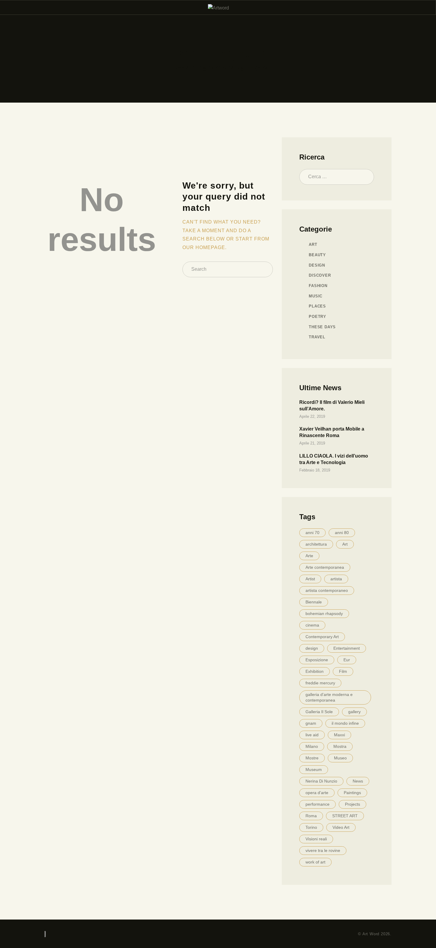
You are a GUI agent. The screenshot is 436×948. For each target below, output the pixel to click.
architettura (316, 544)
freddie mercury (320, 683)
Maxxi (339, 734)
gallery (354, 711)
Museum (313, 769)
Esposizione (316, 659)
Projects (352, 804)
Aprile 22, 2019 (312, 416)
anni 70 (312, 532)
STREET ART (345, 815)
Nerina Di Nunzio (321, 781)
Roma (311, 815)
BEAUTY (317, 255)
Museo (340, 758)
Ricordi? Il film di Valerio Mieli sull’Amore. (332, 405)
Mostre (312, 758)
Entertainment (346, 648)
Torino (311, 827)
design (311, 648)
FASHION (318, 285)
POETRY (317, 316)
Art (345, 544)
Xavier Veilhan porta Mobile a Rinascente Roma (331, 432)
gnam (310, 723)
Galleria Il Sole (319, 711)
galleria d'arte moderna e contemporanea (329, 697)
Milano (311, 746)
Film (343, 671)
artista (336, 578)
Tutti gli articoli (210, 67)
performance (317, 804)
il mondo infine (345, 723)
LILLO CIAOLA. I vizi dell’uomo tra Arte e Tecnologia (333, 459)
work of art (315, 862)
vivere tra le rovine (322, 850)
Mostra (339, 746)
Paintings (352, 792)
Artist (310, 578)
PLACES (317, 306)
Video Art (340, 827)
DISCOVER (320, 275)
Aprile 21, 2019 (312, 443)
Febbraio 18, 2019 (314, 470)
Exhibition (314, 671)
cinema (312, 625)
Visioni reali (316, 839)
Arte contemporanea (324, 567)
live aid (312, 734)
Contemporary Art (322, 636)
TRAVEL (317, 337)
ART (313, 244)
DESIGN (317, 265)
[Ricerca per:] (336, 176)
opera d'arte (316, 792)
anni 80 (342, 532)
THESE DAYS (322, 327)
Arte (309, 555)
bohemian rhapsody (324, 613)
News (358, 781)
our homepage (203, 247)
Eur (346, 659)
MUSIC (315, 296)
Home (177, 67)
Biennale (313, 602)
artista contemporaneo (326, 590)
